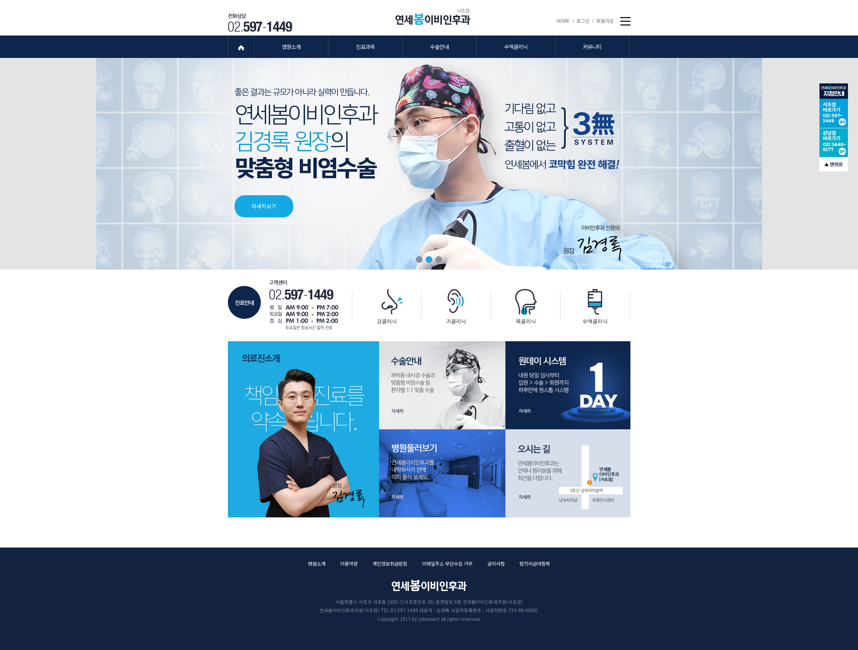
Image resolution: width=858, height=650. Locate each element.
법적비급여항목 (534, 563)
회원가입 (605, 20)
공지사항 (496, 563)
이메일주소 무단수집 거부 (447, 563)
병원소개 (316, 563)
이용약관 (349, 563)
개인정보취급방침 (389, 563)
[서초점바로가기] (833, 113)
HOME (563, 20)
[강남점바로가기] (833, 142)
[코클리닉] (387, 301)
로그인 (583, 20)
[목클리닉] (525, 302)
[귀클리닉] (456, 301)
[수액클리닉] (595, 302)
